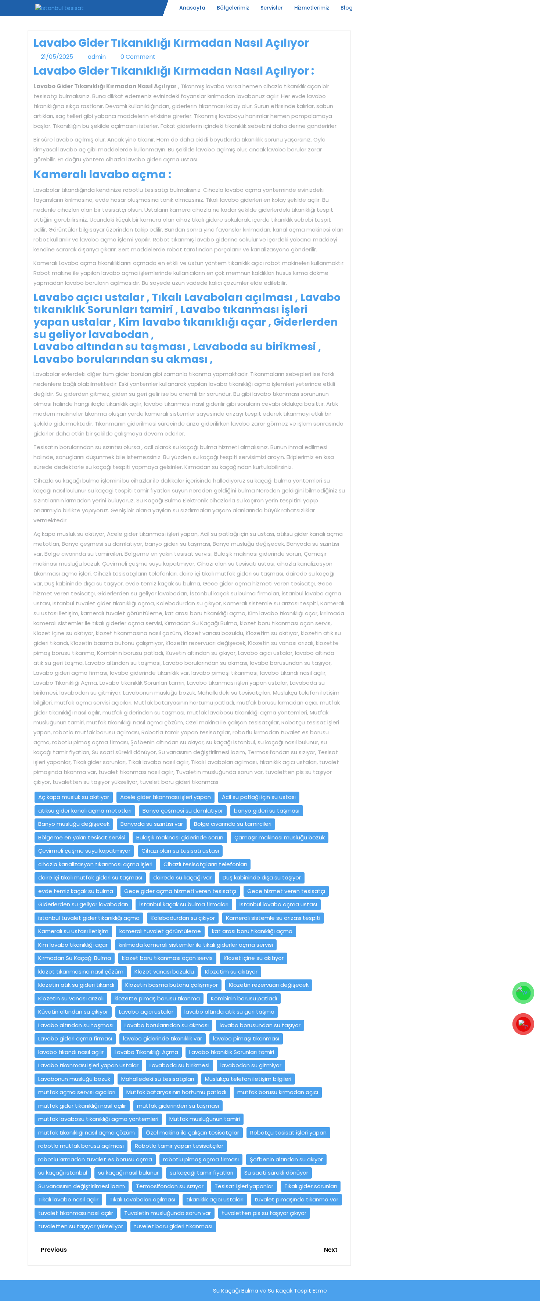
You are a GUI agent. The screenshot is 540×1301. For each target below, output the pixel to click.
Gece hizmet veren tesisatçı (286, 891)
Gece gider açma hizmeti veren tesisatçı (180, 891)
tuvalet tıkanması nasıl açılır (75, 1213)
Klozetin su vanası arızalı (71, 998)
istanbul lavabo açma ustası (278, 904)
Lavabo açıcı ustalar (146, 1011)
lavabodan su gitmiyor (250, 1065)
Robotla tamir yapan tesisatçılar (179, 1146)
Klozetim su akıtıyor (231, 971)
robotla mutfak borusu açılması (81, 1146)
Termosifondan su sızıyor (170, 1186)
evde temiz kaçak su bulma (75, 891)
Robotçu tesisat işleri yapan (288, 1132)
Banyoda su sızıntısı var (151, 824)
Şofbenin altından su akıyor (286, 1159)
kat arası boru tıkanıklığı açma (252, 931)
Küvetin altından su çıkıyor (73, 1011)
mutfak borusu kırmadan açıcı (277, 1092)
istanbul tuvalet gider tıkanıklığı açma (89, 918)
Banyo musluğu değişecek (73, 824)
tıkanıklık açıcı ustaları (215, 1199)
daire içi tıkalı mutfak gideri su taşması (90, 877)
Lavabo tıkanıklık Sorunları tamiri (231, 1052)
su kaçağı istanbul (62, 1172)
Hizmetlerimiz (311, 7)
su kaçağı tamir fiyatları (201, 1172)
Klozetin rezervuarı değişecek (269, 985)
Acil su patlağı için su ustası (259, 797)
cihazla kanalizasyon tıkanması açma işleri (95, 864)
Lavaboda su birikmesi (179, 1065)
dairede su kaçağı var (182, 877)
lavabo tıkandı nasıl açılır (71, 1052)
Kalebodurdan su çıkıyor (183, 918)
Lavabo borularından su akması (167, 1025)
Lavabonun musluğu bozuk (74, 1079)
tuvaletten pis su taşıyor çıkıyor (264, 1213)
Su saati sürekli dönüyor (276, 1172)
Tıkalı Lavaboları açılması (142, 1199)
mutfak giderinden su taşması (178, 1106)
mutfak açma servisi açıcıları (76, 1092)
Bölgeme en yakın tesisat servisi (81, 837)
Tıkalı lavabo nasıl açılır (68, 1199)
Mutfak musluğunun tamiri (204, 1119)
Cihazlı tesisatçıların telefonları (205, 864)
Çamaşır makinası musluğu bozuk (279, 837)
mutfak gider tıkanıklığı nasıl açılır (82, 1106)
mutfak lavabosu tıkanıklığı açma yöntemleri (98, 1119)
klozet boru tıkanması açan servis (167, 958)
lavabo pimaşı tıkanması (246, 1038)
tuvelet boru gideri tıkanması (173, 1226)
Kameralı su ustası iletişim (73, 931)
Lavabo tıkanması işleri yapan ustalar (88, 1065)
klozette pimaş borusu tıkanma (157, 998)
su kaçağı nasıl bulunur (128, 1172)
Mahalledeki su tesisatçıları (157, 1079)
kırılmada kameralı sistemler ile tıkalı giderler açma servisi (196, 945)
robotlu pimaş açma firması (201, 1159)
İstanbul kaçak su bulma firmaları (183, 904)
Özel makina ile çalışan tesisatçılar (192, 1132)
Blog (347, 7)
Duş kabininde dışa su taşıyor (262, 877)
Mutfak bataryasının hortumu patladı (176, 1092)
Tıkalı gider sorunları (310, 1186)
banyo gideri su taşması (266, 810)
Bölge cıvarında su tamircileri (232, 824)
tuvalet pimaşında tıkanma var (296, 1199)
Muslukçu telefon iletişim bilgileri (248, 1079)
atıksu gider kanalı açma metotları (85, 810)
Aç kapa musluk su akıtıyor (73, 797)
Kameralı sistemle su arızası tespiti (273, 918)
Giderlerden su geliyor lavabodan (83, 904)
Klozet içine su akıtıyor (254, 958)
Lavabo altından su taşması (76, 1025)
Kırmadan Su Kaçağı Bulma (74, 958)
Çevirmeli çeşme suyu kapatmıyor (84, 850)
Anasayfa (192, 7)
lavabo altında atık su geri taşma (229, 1011)
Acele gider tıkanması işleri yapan (165, 797)
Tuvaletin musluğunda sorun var (167, 1213)
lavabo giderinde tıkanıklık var (162, 1038)
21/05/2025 (57, 57)
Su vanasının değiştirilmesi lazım (81, 1186)
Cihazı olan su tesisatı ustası (180, 850)
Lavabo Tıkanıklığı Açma (146, 1052)
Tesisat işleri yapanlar (244, 1186)
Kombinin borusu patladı (244, 998)
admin (97, 57)
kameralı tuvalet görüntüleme (160, 931)
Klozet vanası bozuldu (164, 971)
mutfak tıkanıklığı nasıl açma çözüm (86, 1132)
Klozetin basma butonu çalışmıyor (171, 985)
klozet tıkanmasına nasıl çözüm (80, 971)
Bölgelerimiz (233, 7)
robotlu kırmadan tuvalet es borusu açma (95, 1159)
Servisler (271, 7)
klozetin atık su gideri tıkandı (76, 985)
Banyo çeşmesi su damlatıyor (183, 810)
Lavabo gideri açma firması (75, 1038)
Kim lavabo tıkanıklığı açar (73, 945)
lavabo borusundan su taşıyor (260, 1025)
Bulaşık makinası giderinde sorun (179, 837)
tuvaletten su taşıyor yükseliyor (80, 1226)
